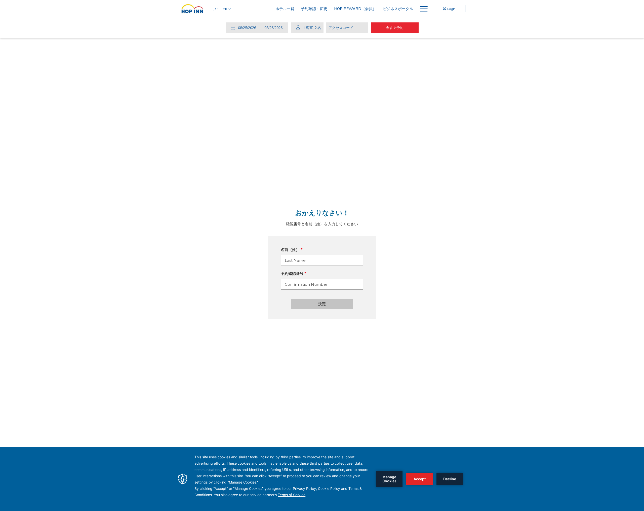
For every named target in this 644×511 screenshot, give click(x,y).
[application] (322, 479)
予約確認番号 (292, 273)
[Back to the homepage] (192, 8)
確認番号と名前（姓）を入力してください (322, 223)
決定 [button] (322, 303)
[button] (248, 27)
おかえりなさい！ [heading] (322, 212)
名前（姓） (290, 249)
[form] (322, 260)
